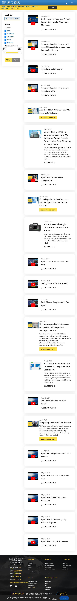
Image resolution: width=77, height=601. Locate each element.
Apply (8, 60)
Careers (64, 567)
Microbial (30, 567)
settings (54, 599)
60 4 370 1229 (17, 579)
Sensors (30, 569)
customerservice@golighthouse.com (19, 582)
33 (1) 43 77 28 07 (18, 575)
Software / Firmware (50, 571)
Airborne (30, 563)
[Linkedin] (11, 586)
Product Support (49, 567)
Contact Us (65, 569)
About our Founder (67, 565)
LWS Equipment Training (15, 6)
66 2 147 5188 (17, 578)
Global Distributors (32, 583)
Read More (48, 163)
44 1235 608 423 (16, 571)
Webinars (47, 589)
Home (3, 6)
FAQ (46, 585)
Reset (16, 60)
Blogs (46, 583)
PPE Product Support (50, 569)
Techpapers (48, 587)
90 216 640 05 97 (17, 576)
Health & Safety (31, 573)
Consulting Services (32, 581)
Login (52, 7)
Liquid (29, 565)
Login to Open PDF (48, 117)
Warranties (47, 573)
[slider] (4, 52)
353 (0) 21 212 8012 (17, 570)
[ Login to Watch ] (48, 29)
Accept (64, 598)
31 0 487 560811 (17, 573)
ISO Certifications (49, 563)
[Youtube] (16, 586)
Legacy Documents (49, 565)
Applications (48, 581)
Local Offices (31, 585)
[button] (72, 2)
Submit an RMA (31, 587)
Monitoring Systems (32, 571)
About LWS (65, 563)
